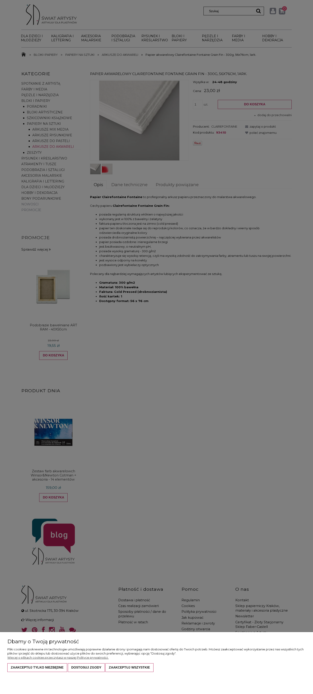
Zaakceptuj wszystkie (129, 667)
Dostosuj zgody (86, 667)
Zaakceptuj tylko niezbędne (37, 667)
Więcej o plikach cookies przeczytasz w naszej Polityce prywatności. (58, 657)
